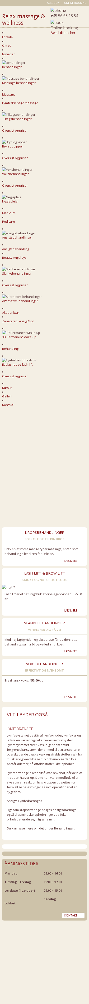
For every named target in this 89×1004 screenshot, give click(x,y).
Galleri (7, 396)
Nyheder (8, 54)
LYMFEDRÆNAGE (20, 728)
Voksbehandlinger (15, 174)
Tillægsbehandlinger (17, 119)
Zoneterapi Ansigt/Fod (18, 321)
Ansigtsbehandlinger (17, 237)
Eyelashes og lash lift (17, 364)
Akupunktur (10, 312)
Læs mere (70, 561)
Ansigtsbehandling (15, 249)
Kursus (7, 388)
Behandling (10, 348)
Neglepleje (10, 201)
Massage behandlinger (19, 83)
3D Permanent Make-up (19, 337)
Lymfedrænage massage (20, 103)
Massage (8, 94)
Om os (6, 45)
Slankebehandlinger (17, 273)
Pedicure (8, 221)
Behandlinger (12, 67)
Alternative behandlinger (20, 301)
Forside (7, 37)
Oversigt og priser (15, 130)
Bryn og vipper (12, 146)
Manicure (9, 213)
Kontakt (7, 405)
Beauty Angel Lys (14, 257)
